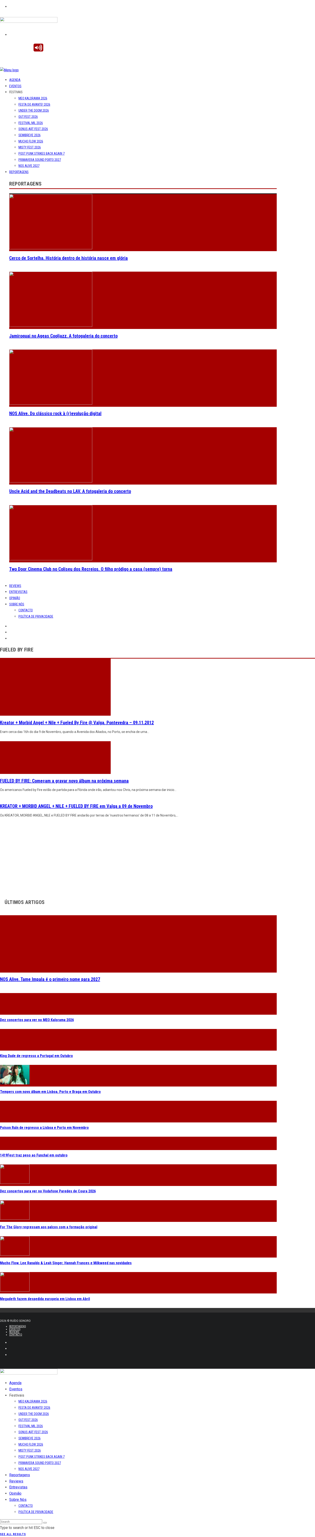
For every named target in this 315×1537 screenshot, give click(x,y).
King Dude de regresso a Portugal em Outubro (36, 1056)
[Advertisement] (138, 857)
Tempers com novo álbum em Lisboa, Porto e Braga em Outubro (50, 1092)
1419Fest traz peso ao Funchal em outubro (34, 1155)
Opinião (14, 598)
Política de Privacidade (35, 616)
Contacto (25, 610)
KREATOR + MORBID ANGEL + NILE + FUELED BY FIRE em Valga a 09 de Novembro (76, 806)
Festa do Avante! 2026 (34, 104)
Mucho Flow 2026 (30, 141)
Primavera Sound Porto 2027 (39, 160)
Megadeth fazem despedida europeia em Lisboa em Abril (45, 1299)
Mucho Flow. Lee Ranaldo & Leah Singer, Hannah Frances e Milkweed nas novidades (66, 1263)
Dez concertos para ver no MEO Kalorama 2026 (37, 1020)
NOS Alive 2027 (28, 166)
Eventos (15, 86)
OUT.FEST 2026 (28, 117)
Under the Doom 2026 (33, 110)
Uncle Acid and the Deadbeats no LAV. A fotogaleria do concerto (70, 491)
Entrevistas (18, 592)
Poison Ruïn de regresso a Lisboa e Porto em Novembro (44, 1127)
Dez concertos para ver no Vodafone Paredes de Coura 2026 (48, 1191)
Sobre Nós (16, 604)
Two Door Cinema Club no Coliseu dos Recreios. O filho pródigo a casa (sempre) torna (90, 569)
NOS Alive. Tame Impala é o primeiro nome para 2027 (50, 979)
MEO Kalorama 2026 (32, 98)
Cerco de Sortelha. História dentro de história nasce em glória (68, 258)
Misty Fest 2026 (29, 147)
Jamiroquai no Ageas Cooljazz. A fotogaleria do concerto (63, 336)
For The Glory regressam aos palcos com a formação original (48, 1227)
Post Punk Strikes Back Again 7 (41, 153)
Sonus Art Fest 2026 (33, 129)
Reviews (15, 586)
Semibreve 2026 (29, 135)
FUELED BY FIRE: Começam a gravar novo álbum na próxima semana (64, 781)
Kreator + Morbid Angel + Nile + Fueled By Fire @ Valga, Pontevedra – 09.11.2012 (77, 722)
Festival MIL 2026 (30, 123)
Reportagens (19, 172)
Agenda (15, 80)
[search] (45, 1522)
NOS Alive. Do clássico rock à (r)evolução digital (55, 413)
